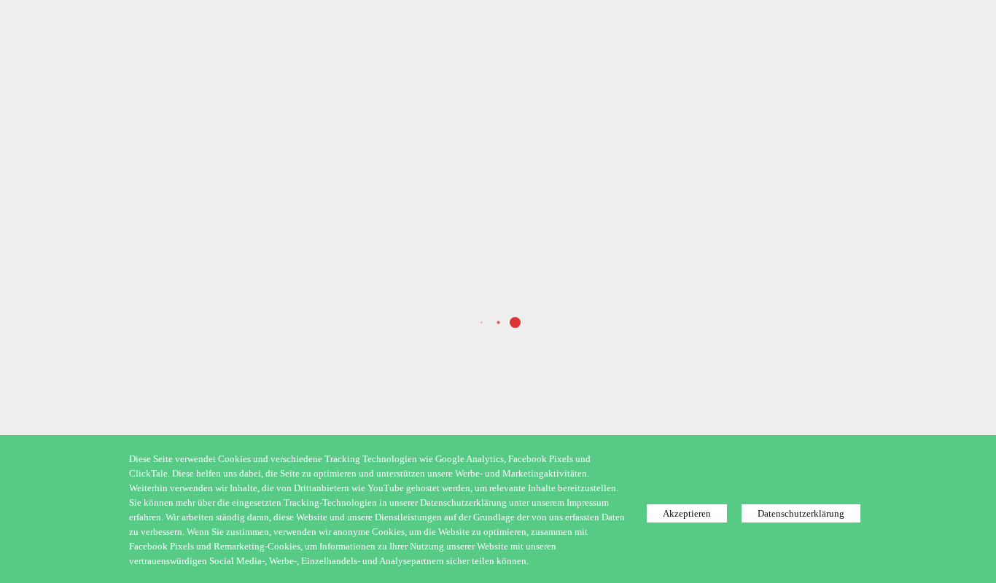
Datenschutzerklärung (801, 513)
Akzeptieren (687, 513)
